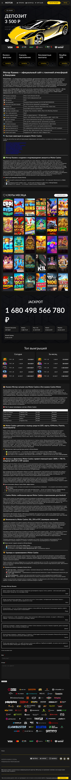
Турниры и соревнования (12, 150)
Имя (2, 655)
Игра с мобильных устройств (14, 148)
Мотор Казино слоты (9, 759)
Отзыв (3, 662)
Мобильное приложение (10, 761)
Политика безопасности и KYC (14, 149)
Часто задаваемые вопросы (13, 152)
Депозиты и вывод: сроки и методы (15, 145)
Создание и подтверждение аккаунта (16, 142)
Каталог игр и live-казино (13, 144)
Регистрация (54, 2)
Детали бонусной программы (14, 146)
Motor (9, 3)
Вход (65, 2)
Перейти (8, 63)
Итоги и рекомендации (12, 153)
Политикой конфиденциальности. (53, 777)
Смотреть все (61, 195)
